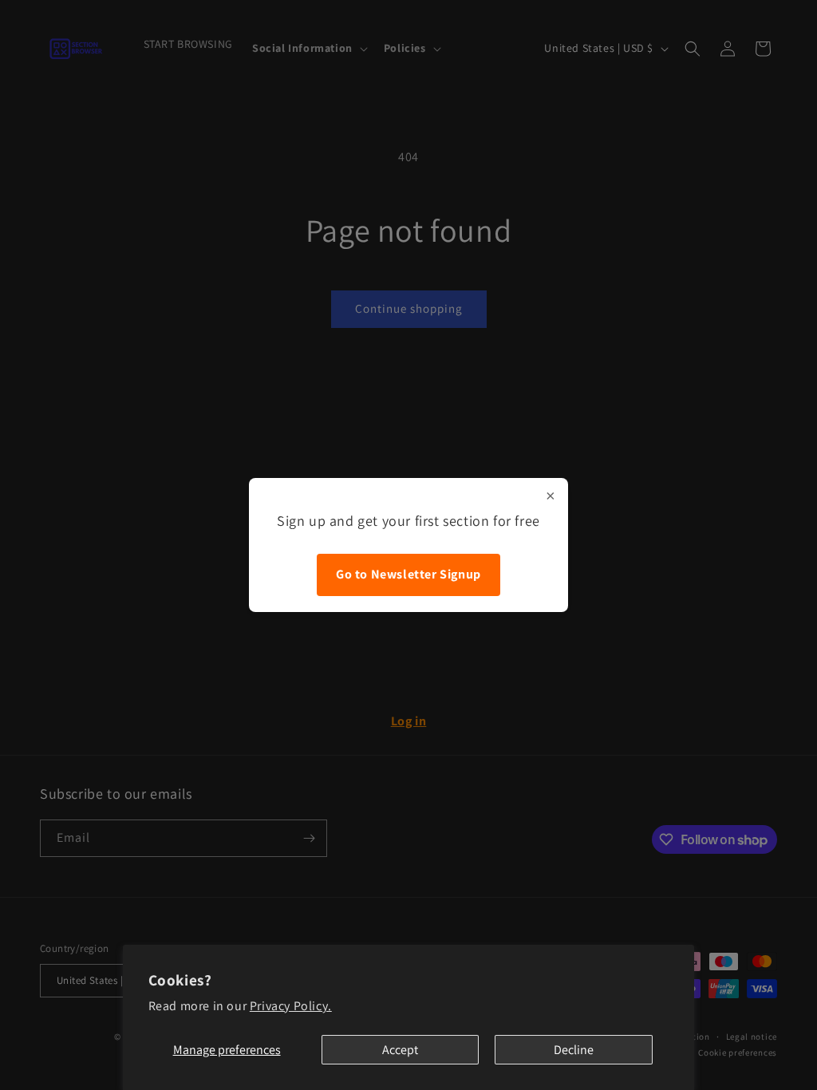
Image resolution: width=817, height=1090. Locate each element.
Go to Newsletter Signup (408, 574)
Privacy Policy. (291, 1005)
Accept (400, 1049)
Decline (574, 1049)
